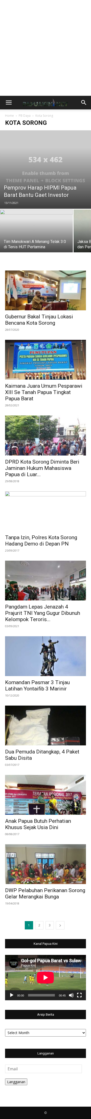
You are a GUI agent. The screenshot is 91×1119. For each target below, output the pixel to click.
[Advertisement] (45, 48)
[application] (45, 977)
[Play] (11, 995)
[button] (9, 102)
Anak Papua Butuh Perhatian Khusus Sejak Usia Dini (38, 824)
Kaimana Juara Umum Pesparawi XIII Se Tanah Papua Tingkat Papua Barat (43, 392)
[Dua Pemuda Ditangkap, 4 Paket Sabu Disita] (45, 725)
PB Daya (25, 115)
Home (9, 115)
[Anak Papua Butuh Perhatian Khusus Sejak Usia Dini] (45, 795)
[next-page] (60, 925)
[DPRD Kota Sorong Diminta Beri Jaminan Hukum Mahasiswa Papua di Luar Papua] (45, 435)
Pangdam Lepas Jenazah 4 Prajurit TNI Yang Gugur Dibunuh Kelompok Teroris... (42, 613)
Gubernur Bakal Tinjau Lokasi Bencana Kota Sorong (39, 320)
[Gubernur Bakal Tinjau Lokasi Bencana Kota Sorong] (45, 290)
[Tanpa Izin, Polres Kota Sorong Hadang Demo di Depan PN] (45, 511)
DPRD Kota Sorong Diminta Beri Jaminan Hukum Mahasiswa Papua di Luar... (42, 468)
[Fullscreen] (79, 995)
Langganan (16, 1081)
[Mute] (71, 995)
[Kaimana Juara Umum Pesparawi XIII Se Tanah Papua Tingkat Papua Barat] (45, 360)
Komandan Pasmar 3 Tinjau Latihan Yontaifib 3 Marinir (37, 685)
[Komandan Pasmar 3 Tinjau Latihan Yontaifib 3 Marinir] (45, 656)
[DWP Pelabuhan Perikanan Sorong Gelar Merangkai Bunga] (45, 864)
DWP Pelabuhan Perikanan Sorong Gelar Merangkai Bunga (45, 893)
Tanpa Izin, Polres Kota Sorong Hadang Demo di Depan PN (41, 540)
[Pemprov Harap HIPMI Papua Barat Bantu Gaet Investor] (45, 169)
